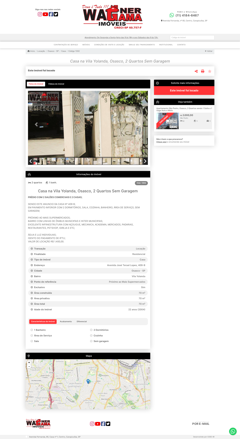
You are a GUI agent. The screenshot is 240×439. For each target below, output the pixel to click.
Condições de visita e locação (109, 45)
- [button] (29, 366)
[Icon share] (40, 14)
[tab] (36, 84)
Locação (41, 51)
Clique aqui (161, 142)
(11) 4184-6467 (187, 15)
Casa (63, 51)
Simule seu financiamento (142, 45)
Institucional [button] (166, 45)
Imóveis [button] (86, 45)
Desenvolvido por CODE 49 (203, 437)
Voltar (209, 51)
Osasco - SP (53, 51)
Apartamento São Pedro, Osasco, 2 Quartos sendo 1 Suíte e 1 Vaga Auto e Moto (184, 109)
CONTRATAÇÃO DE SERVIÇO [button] (66, 45)
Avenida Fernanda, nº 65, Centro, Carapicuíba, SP (184, 20)
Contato (181, 45)
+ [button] (29, 362)
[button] (37, 124)
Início (32, 51)
